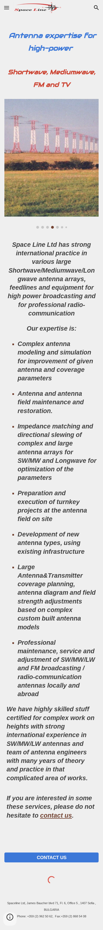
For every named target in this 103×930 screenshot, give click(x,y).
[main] (51, 56)
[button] (6, 7)
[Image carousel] (51, 164)
